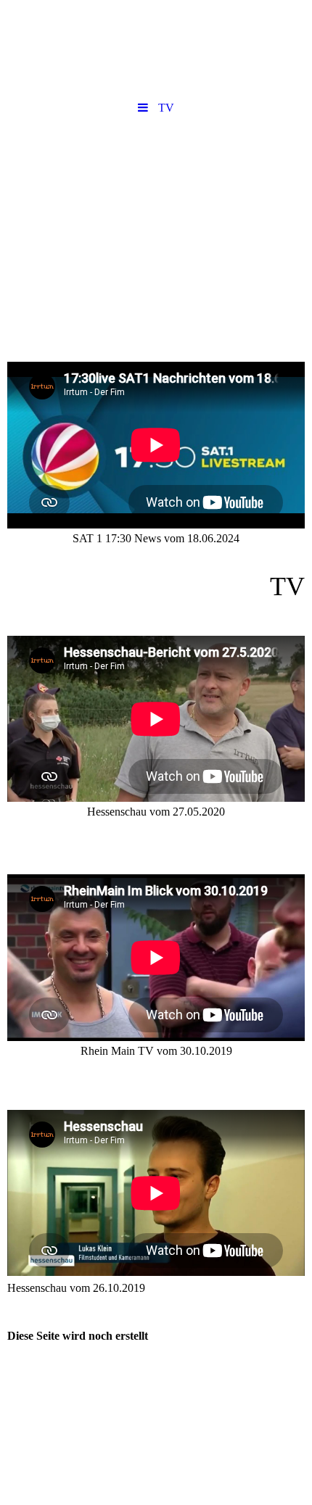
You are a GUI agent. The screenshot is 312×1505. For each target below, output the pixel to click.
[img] (156, 205)
